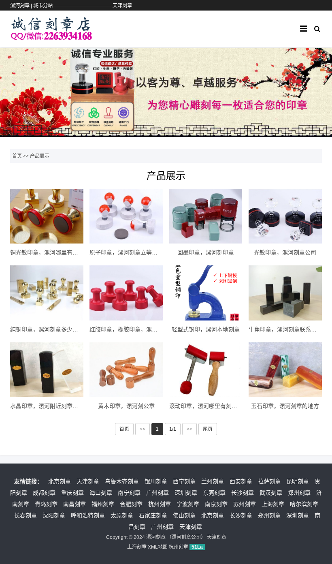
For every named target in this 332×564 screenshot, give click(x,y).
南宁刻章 (129, 492)
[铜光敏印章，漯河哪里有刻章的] (46, 216)
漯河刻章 (156, 537)
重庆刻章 (72, 492)
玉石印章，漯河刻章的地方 (285, 406)
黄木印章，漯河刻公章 (126, 406)
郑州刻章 (299, 492)
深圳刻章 (186, 492)
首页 (17, 156)
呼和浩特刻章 (88, 515)
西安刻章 (241, 481)
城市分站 (43, 6)
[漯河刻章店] (51, 36)
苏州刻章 (244, 504)
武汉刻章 (271, 492)
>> (189, 429)
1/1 (172, 429)
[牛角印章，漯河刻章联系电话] (285, 292)
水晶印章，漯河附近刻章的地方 (49, 406)
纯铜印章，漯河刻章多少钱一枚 (49, 329)
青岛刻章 (46, 504)
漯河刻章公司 (186, 537)
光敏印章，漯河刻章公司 (285, 252)
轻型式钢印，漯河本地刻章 (206, 329)
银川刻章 (156, 481)
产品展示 (39, 156)
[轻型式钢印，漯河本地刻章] (206, 292)
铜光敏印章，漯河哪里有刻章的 (49, 252)
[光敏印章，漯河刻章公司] (285, 216)
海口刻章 (100, 492)
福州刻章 (103, 504)
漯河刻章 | (21, 6)
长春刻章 (25, 515)
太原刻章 (122, 515)
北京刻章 (59, 481)
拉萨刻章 (269, 481)
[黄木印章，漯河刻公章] (126, 369)
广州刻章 (157, 492)
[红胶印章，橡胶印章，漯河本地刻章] (126, 292)
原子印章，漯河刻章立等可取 (126, 252)
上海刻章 (273, 504)
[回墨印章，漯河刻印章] (206, 216)
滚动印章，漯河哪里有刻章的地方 (211, 406)
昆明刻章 (297, 481)
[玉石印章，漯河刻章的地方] (285, 369)
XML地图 (158, 547)
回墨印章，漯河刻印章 (205, 252)
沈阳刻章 (54, 515)
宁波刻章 (188, 504)
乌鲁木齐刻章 (122, 481)
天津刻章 (122, 6)
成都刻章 (44, 492)
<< (142, 429)
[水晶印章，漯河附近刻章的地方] (46, 369)
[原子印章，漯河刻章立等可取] (126, 216)
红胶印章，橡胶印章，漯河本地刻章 (134, 329)
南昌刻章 (74, 504)
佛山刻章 (184, 515)
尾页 (208, 429)
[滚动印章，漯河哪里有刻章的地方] (206, 369)
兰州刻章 (212, 481)
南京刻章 (216, 504)
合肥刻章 (131, 504)
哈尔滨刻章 (304, 504)
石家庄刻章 (153, 515)
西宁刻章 (184, 481)
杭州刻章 (159, 504)
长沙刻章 (242, 492)
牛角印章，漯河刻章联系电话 (285, 329)
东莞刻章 (214, 492)
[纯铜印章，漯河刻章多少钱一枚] (46, 292)
